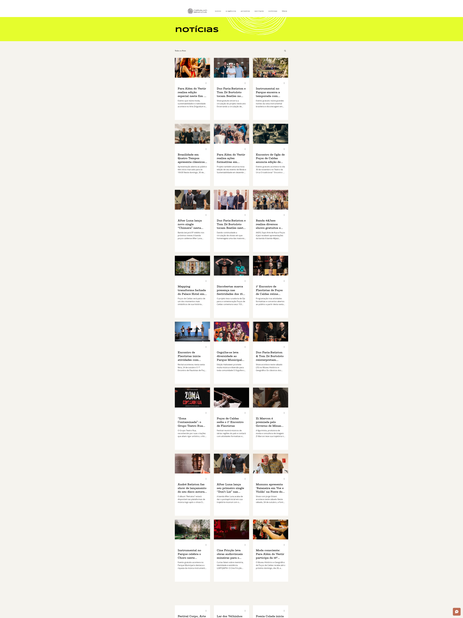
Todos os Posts (180, 50)
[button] (285, 51)
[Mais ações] (206, 83)
